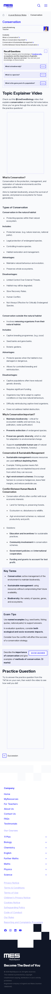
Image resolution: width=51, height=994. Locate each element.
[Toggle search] (38, 5)
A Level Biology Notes (17, 15)
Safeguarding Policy (14, 907)
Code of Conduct (13, 912)
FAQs (6, 818)
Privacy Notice (11, 883)
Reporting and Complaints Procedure (23, 922)
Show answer (38, 653)
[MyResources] (3, 15)
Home (7, 794)
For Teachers (11, 804)
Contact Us (10, 814)
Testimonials (10, 823)
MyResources (11, 799)
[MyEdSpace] (8, 6)
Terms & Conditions (14, 887)
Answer (43, 66)
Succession (12, 755)
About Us (9, 809)
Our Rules (9, 917)
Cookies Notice (12, 902)
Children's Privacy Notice (17, 897)
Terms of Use (11, 892)
